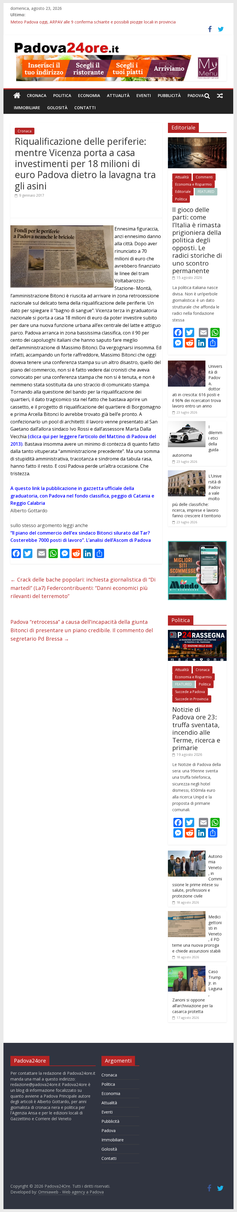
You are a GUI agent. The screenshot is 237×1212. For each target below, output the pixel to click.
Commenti (204, 177)
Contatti (85, 107)
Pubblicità (169, 95)
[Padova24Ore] (16, 95)
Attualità (118, 95)
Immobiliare (27, 107)
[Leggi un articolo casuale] (220, 95)
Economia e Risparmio (193, 184)
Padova (196, 95)
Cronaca (36, 95)
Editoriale (183, 191)
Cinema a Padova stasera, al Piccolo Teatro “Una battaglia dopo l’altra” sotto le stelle (90, 21)
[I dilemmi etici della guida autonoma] (186, 424)
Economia (89, 95)
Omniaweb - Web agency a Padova (71, 1192)
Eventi (143, 95)
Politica (62, 95)
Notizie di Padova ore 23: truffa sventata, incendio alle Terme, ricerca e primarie (196, 728)
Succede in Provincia (191, 699)
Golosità (57, 107)
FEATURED (206, 191)
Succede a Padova (190, 691)
